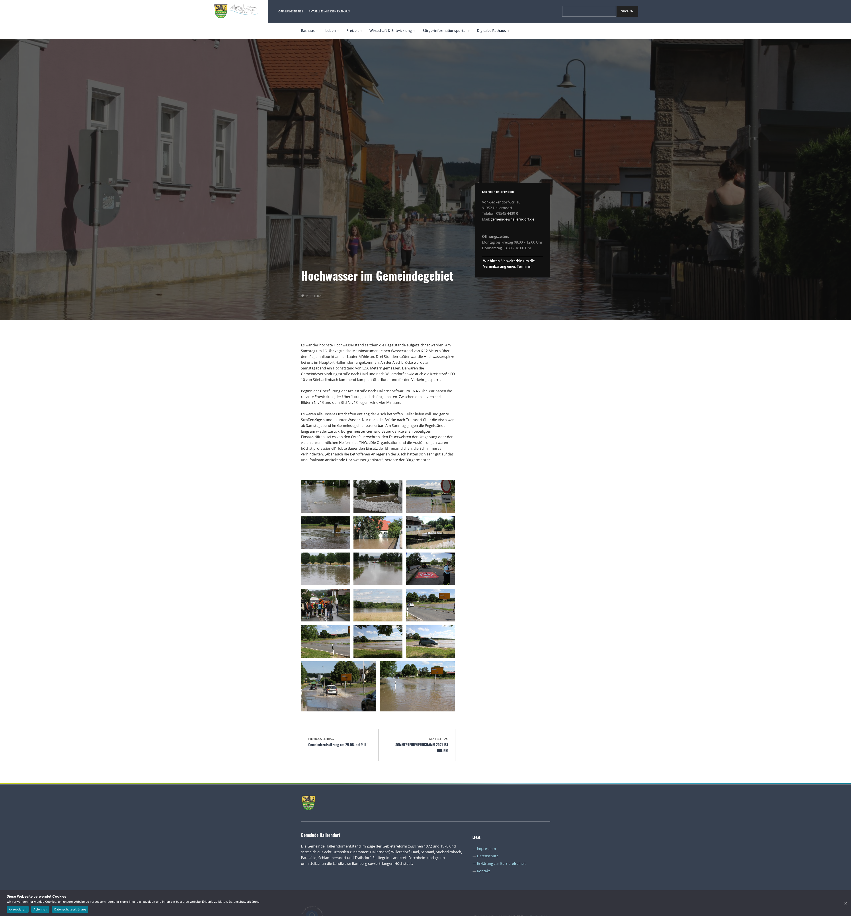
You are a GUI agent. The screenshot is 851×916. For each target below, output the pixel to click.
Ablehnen (40, 909)
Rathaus (308, 30)
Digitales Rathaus (491, 30)
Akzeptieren (17, 909)
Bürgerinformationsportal (444, 30)
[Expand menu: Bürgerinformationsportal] (469, 31)
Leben (330, 30)
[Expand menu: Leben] (338, 31)
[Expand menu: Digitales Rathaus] (508, 31)
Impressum (486, 848)
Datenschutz (487, 856)
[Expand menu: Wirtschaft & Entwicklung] (414, 31)
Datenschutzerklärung (244, 901)
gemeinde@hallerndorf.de (512, 219)
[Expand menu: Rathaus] (317, 31)
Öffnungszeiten (290, 11)
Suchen (627, 11)
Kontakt (483, 871)
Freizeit (352, 30)
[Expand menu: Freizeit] (361, 31)
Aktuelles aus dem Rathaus (329, 11)
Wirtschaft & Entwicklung (390, 30)
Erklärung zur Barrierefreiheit (501, 863)
